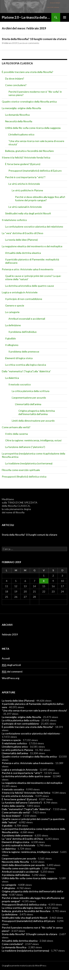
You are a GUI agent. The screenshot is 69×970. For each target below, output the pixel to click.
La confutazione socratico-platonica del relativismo (34, 226)
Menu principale (64, 17)
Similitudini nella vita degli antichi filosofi (28, 213)
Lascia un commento (29, 43)
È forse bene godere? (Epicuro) (22, 164)
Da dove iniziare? (14, 78)
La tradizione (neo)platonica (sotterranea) (28, 463)
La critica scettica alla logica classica (25, 364)
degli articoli (11, 664)
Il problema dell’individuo (22, 331)
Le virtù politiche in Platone (27, 190)
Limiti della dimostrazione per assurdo (33, 420)
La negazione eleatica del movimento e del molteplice (32, 246)
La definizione (13, 325)
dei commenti (12, 671)
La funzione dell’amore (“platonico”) (25, 446)
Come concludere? (15, 85)
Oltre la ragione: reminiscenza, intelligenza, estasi (33, 440)
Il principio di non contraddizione (23, 298)
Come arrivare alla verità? (16, 427)
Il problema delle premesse (23, 351)
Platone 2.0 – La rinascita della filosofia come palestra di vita (26, 17)
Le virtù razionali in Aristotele (25, 206)
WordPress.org (10, 678)
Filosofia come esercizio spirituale (21, 469)
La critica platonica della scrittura (30, 391)
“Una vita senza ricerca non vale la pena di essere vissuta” (34, 710)
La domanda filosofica (17, 114)
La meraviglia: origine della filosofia (21, 108)
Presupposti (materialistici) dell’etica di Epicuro (35, 170)
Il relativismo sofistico (14, 219)
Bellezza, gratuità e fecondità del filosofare (29, 150)
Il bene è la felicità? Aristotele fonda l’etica (26, 157)
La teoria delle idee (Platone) (21, 239)
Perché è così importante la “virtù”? (25, 177)
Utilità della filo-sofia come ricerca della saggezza (33, 127)
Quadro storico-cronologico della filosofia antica (29, 101)
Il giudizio (10, 338)
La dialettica (12, 377)
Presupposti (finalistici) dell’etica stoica (24, 476)
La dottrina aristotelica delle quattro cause (29, 285)
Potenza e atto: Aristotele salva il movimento (27, 269)
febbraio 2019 (10, 634)
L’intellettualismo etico (21, 134)
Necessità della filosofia (18, 121)
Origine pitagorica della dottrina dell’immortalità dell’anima (36, 412)
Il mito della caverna (16, 433)
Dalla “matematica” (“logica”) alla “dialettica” (26, 371)
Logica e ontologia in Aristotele (20, 292)
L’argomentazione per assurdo (29, 397)
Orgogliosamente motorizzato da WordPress (24, 965)
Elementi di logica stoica (19, 358)
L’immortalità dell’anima (28, 404)
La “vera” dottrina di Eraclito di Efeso (22, 233)
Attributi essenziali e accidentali (26, 318)
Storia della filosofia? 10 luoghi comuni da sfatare (34, 39)
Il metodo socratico (19, 384)
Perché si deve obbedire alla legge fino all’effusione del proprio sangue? (40, 198)
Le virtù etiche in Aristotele (24, 183)
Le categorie (12, 312)
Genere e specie (14, 305)
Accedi (6, 658)
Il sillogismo (11, 344)
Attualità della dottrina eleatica (23, 252)
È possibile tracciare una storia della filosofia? (27, 71)
